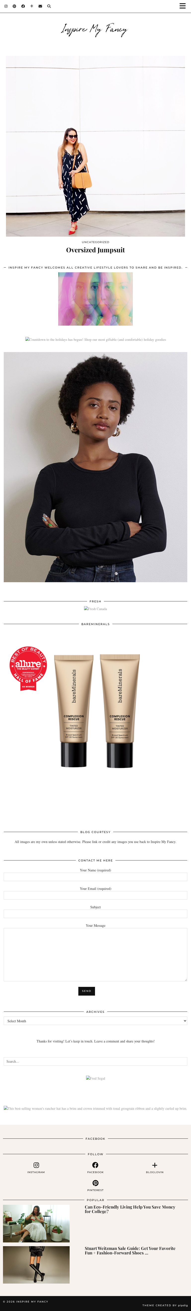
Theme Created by (165, 1305)
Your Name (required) (95, 870)
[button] (184, 6)
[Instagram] (6, 6)
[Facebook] (23, 6)
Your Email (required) (95, 888)
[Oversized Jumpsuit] (95, 146)
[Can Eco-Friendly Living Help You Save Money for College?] (36, 1223)
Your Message (95, 925)
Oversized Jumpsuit (95, 250)
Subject (95, 907)
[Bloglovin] (32, 6)
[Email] (40, 6)
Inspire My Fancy (95, 27)
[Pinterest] (14, 6)
